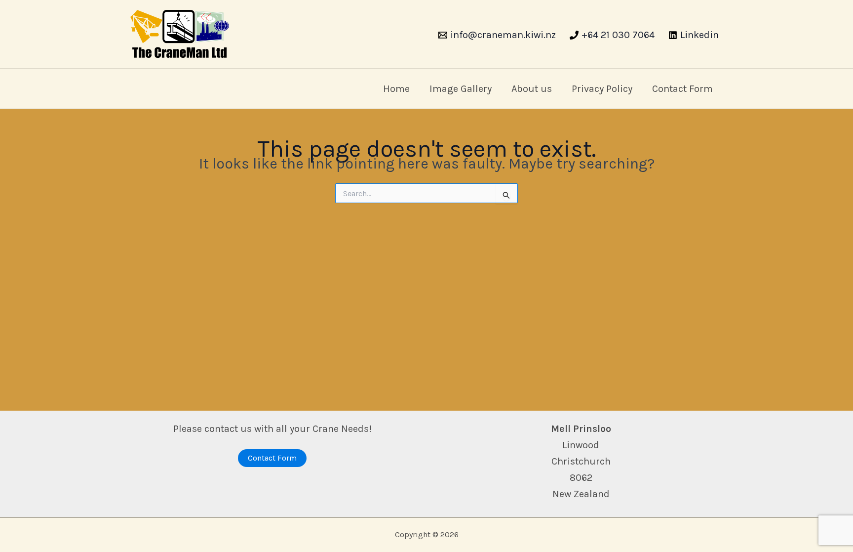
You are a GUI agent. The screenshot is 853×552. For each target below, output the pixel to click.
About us (531, 88)
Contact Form (682, 88)
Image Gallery (460, 88)
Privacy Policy (602, 88)
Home (396, 88)
